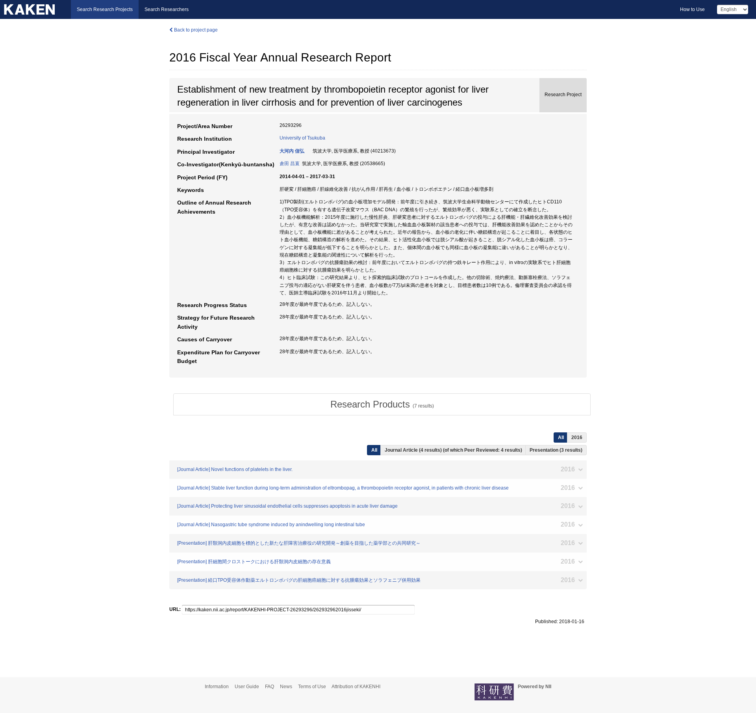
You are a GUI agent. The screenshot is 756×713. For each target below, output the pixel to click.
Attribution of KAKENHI (356, 686)
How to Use (692, 9)
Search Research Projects (105, 9)
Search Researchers (167, 9)
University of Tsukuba (302, 138)
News (286, 686)
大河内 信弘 (292, 151)
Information (217, 686)
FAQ (269, 686)
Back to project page (195, 30)
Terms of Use (312, 686)
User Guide (247, 686)
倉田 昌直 (290, 163)
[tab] (382, 404)
